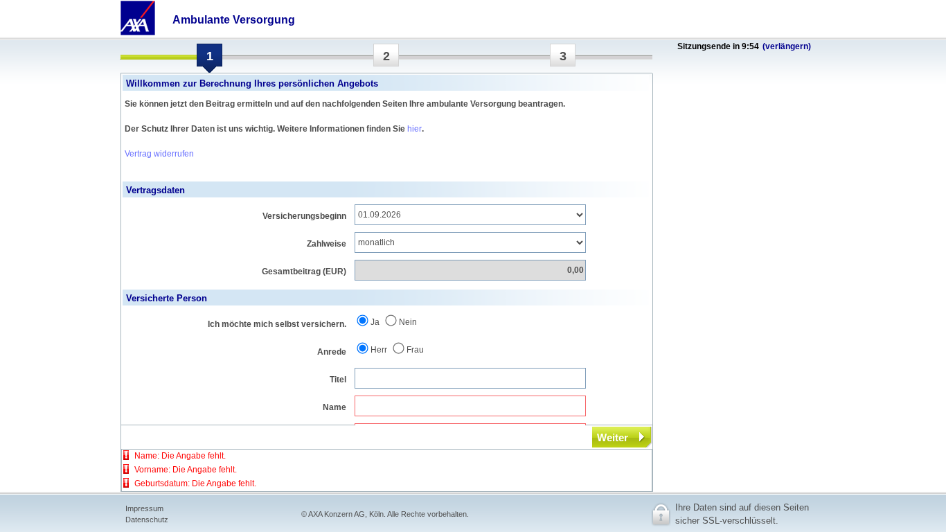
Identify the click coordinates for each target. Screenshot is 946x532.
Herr (379, 350)
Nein (408, 322)
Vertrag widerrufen (159, 154)
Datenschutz (146, 519)
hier (414, 129)
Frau (415, 350)
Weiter (612, 437)
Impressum (144, 508)
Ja (375, 322)
